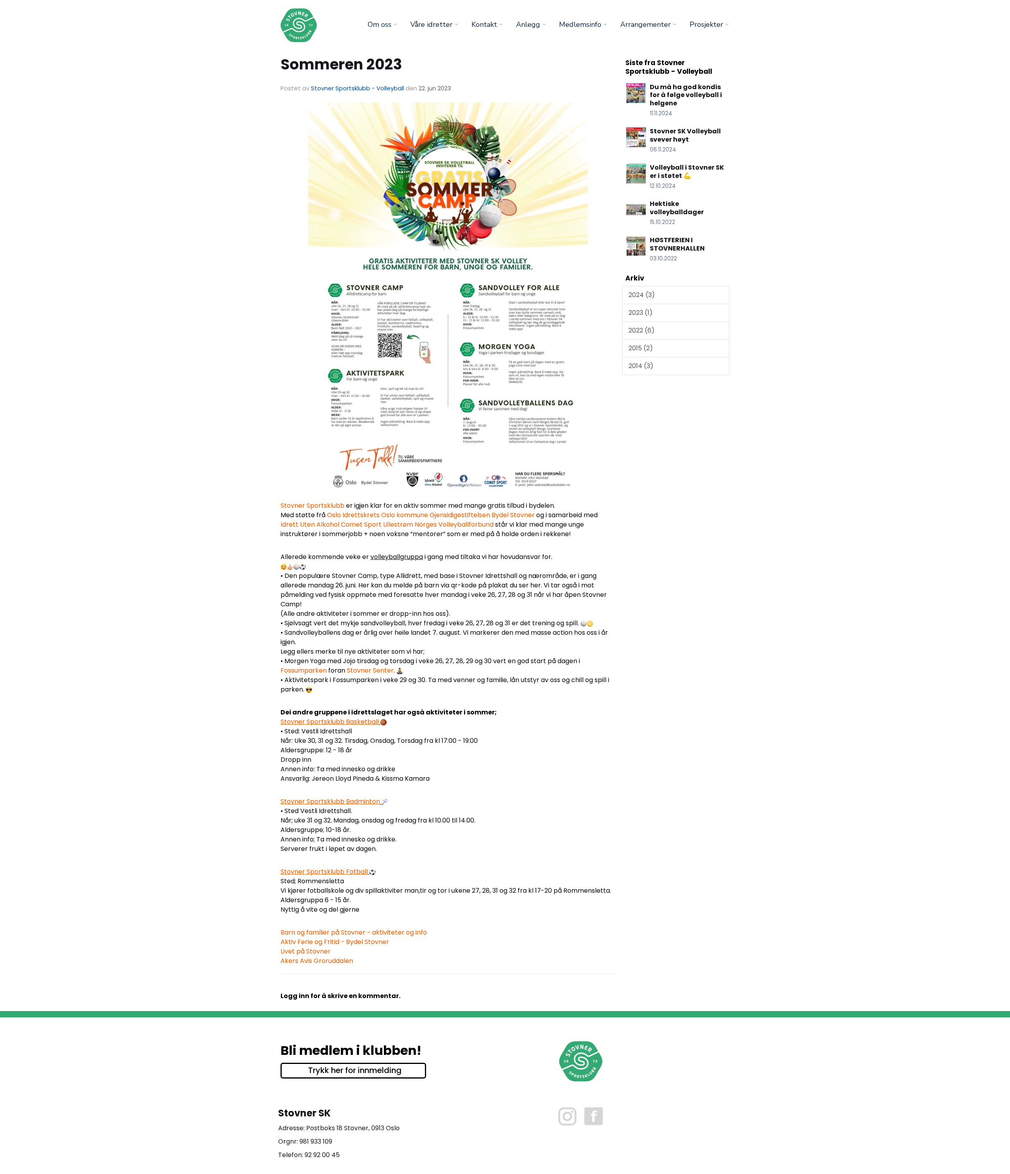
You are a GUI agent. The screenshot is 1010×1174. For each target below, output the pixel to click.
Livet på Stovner (306, 951)
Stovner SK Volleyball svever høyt (685, 135)
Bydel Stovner (513, 515)
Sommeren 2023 (341, 64)
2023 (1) (640, 312)
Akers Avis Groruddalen (317, 960)
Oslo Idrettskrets (353, 515)
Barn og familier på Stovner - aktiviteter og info (354, 932)
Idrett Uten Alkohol (310, 524)
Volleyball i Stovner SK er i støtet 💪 (687, 171)
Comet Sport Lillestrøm (377, 524)
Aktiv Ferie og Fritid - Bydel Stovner (335, 941)
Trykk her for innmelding (355, 1070)
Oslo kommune (404, 515)
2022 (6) (641, 330)
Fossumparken (304, 670)
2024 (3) (641, 294)
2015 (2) (640, 348)
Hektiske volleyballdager (677, 208)
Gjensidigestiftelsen (460, 515)
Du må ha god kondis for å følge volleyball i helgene (686, 95)
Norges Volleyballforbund (454, 524)
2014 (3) (640, 365)
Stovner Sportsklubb (312, 505)
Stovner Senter (370, 670)
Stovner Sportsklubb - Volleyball (357, 88)
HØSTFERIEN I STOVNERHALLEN (677, 244)
